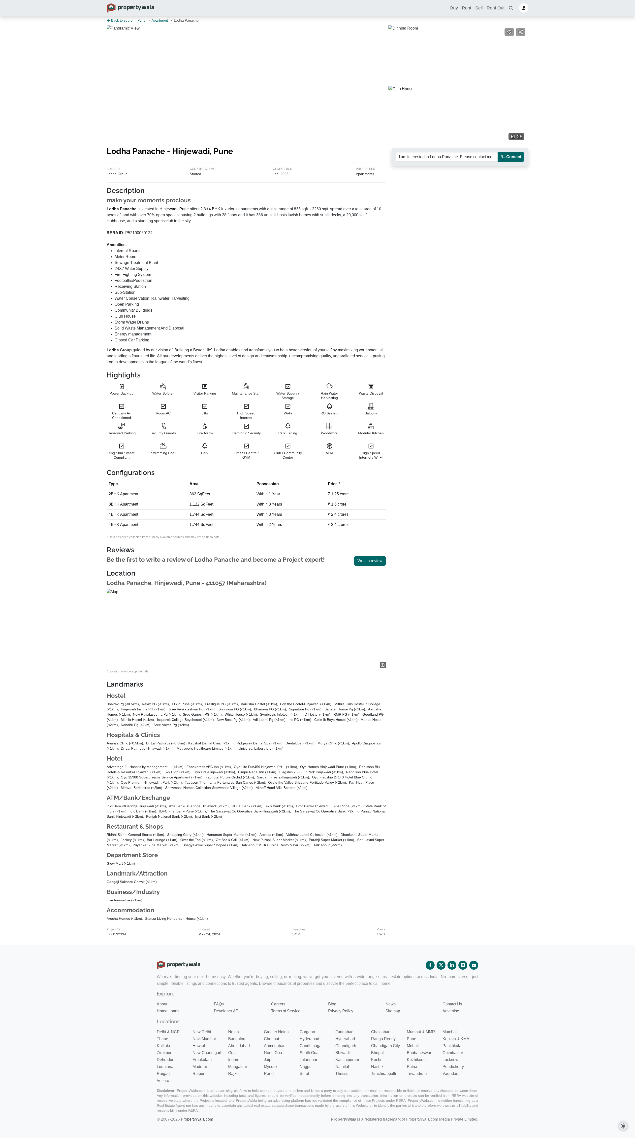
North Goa (273, 1053)
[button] (511, 8)
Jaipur (269, 1060)
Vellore (163, 1080)
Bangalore (237, 1039)
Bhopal (377, 1053)
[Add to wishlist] (509, 32)
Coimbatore (453, 1053)
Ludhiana (165, 1067)
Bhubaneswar (419, 1053)
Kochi (376, 1060)
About (162, 1004)
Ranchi (270, 1073)
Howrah (199, 1046)
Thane (162, 1039)
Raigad (163, 1073)
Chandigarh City (385, 1046)
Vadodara (451, 1073)
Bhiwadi (342, 1053)
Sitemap (392, 1011)
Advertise (451, 1011)
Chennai (271, 1039)
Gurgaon (307, 1032)
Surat (304, 1073)
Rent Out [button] (496, 7)
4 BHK (214, 209)
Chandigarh (345, 1046)
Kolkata (163, 1046)
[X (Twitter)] (441, 965)
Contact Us (452, 1004)
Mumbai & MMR (421, 1032)
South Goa (309, 1053)
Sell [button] (479, 7)
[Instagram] (462, 965)
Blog (332, 1004)
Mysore (270, 1067)
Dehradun (165, 1060)
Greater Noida (276, 1032)
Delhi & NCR (168, 1032)
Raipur (198, 1073)
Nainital (342, 1067)
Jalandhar (308, 1060)
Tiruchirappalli (383, 1073)
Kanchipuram (347, 1060)
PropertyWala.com (197, 1119)
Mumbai (450, 1032)
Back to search (122, 20)
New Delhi (201, 1032)
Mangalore (237, 1067)
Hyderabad (309, 1039)
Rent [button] (466, 7)
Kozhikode (416, 1060)
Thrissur (342, 1073)
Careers (278, 1004)
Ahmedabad (239, 1046)
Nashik (377, 1067)
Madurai (199, 1067)
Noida (233, 1032)
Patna (412, 1067)
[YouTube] (473, 965)
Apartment (160, 20)
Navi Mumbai (204, 1039)
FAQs (219, 1004)
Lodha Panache (121, 209)
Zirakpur (164, 1053)
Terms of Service (285, 1011)
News (390, 1004)
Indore (233, 1060)
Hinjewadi (168, 209)
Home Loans (168, 1011)
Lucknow (450, 1060)
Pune (141, 20)
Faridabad (344, 1032)
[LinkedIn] (451, 965)
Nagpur (306, 1067)
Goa (232, 1053)
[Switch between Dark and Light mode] (623, 1126)
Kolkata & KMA (456, 1039)
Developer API (226, 1011)
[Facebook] (430, 965)
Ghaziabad (380, 1032)
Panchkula (452, 1046)
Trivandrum (417, 1073)
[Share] (520, 32)
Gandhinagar (311, 1046)
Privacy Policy (340, 1011)
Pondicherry (453, 1067)
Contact (513, 157)
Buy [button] (454, 7)
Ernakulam (202, 1060)
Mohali (413, 1046)
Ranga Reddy (383, 1039)
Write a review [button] (369, 561)
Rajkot (234, 1073)
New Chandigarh (207, 1053)
